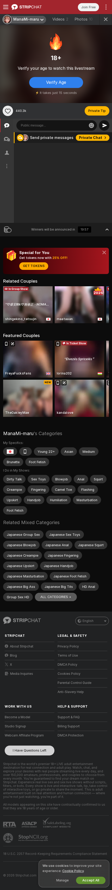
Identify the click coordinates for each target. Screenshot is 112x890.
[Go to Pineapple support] (8, 838)
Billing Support (69, 726)
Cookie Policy (73, 871)
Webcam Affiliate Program (24, 735)
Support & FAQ (69, 717)
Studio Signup (15, 726)
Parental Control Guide (74, 683)
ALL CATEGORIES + (55, 597)
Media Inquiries (21, 674)
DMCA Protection (71, 735)
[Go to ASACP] (29, 825)
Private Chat (90, 138)
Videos (60, 19)
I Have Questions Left (29, 750)
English (88, 621)
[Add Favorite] (8, 111)
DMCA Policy (67, 664)
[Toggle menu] (5, 7)
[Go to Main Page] (33, 7)
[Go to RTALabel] (10, 824)
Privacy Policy (68, 646)
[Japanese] (10, 451)
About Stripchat (21, 646)
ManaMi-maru (18, 433)
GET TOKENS (34, 266)
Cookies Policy (69, 674)
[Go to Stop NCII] (33, 838)
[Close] (104, 252)
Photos (83, 19)
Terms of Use (68, 655)
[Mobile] (25, 451)
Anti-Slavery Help (71, 692)
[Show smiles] (91, 125)
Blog (13, 655)
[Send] (104, 125)
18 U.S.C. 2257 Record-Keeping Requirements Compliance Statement (55, 854)
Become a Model (17, 717)
